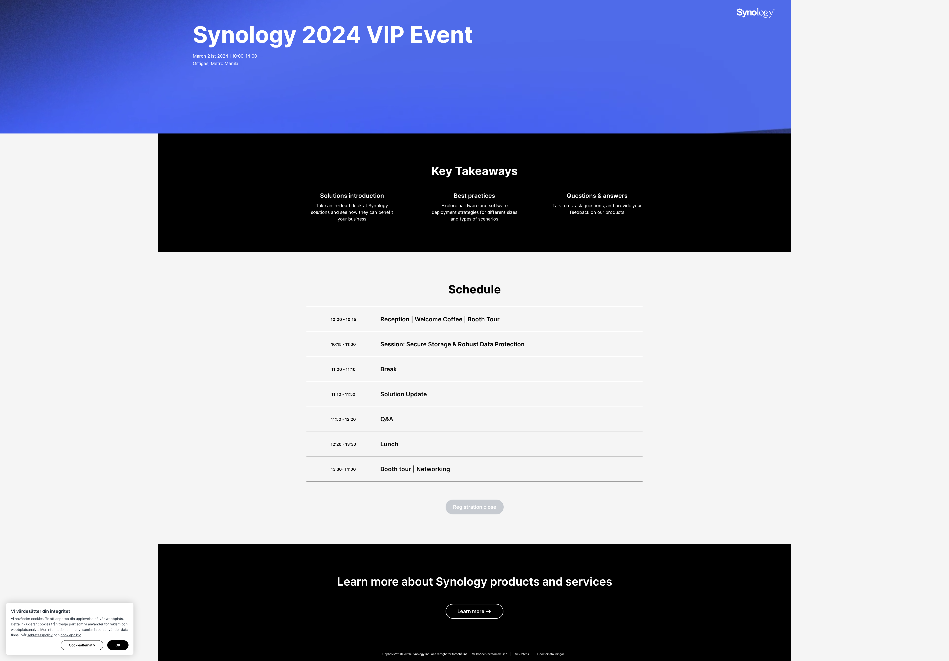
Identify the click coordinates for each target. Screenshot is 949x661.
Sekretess (522, 654)
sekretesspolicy (40, 635)
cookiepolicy (71, 635)
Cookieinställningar (550, 654)
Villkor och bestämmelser (489, 654)
